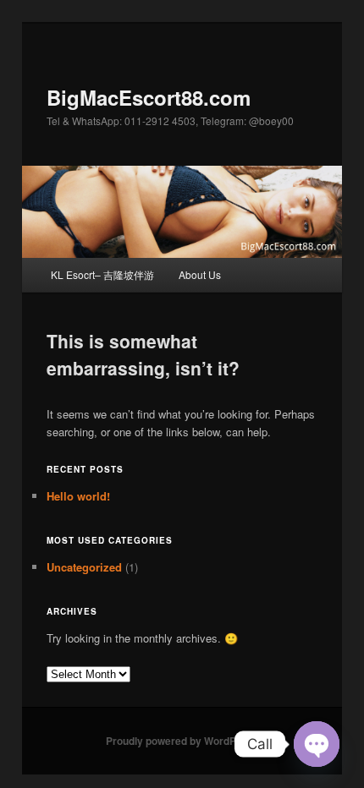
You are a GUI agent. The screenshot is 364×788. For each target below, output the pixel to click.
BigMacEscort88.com (149, 97)
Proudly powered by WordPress (182, 740)
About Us (200, 274)
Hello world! (78, 496)
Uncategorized (84, 567)
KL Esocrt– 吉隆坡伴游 (102, 274)
